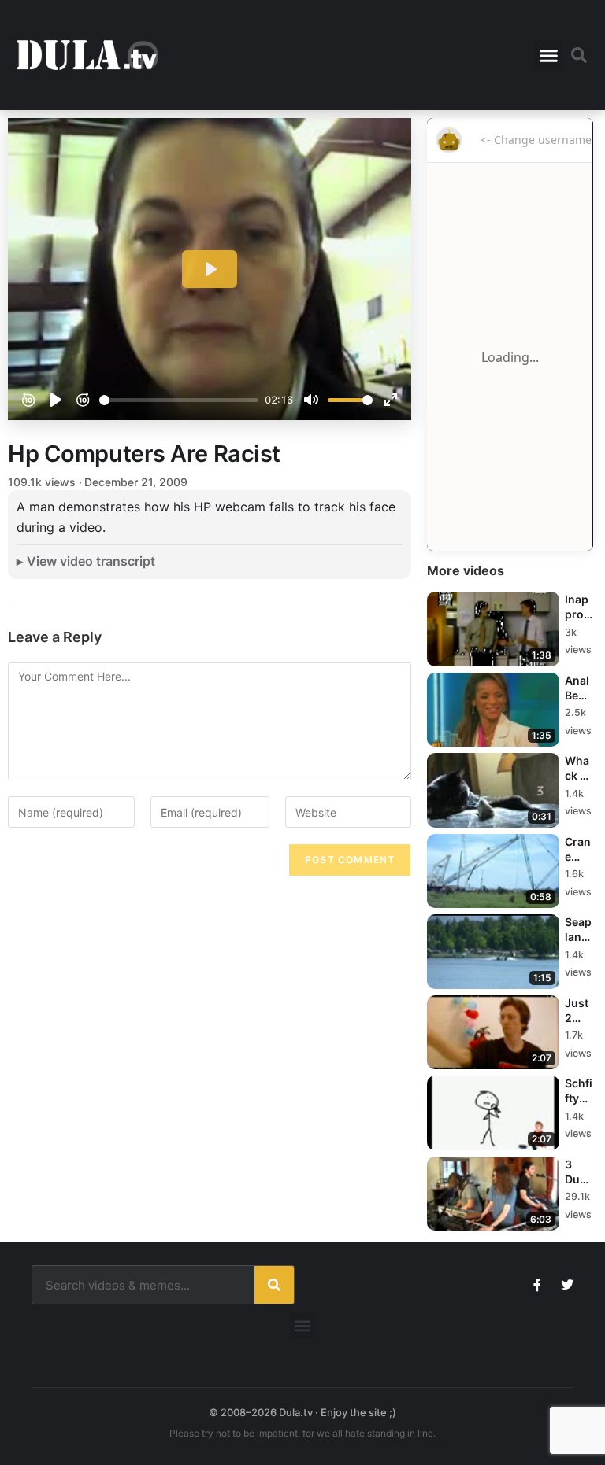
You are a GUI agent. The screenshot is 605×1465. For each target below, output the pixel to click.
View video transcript (91, 561)
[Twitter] (567, 1285)
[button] (548, 55)
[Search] (274, 1285)
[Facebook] (537, 1285)
